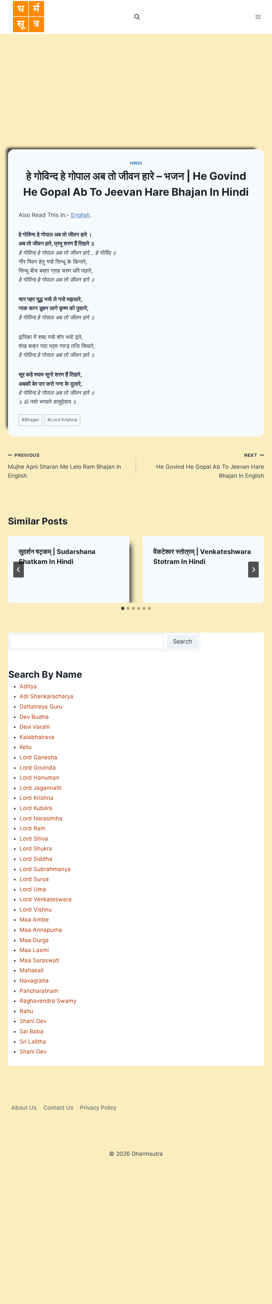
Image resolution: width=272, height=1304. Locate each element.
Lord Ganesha (38, 757)
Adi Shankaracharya (46, 696)
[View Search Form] (136, 17)
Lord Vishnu (36, 909)
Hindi (136, 163)
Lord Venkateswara (46, 899)
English (80, 215)
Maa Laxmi (34, 950)
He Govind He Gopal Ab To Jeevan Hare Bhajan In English (210, 465)
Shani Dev (33, 1021)
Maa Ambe (34, 919)
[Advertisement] (136, 83)
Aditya (28, 686)
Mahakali (31, 970)
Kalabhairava (37, 737)
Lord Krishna (62, 419)
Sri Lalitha (33, 1041)
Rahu (26, 1011)
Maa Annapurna (41, 930)
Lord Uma (33, 889)
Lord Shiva (34, 838)
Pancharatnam (39, 991)
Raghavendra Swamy (48, 1000)
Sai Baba (31, 1031)
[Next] (253, 570)
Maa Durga (34, 940)
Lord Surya (34, 879)
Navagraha (34, 980)
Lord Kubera (36, 808)
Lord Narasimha (41, 818)
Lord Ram (32, 828)
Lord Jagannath (41, 788)
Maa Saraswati (39, 960)
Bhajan (30, 419)
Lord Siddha (36, 859)
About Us (23, 1107)
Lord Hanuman (39, 777)
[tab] (122, 608)
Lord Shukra (36, 848)
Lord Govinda (38, 767)
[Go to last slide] (18, 570)
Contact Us (58, 1107)
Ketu (26, 747)
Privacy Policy (98, 1107)
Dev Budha (34, 717)
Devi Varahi (35, 726)
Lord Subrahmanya (45, 869)
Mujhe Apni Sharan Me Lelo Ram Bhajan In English (64, 465)
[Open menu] (258, 17)
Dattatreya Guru (41, 706)
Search (182, 641)
